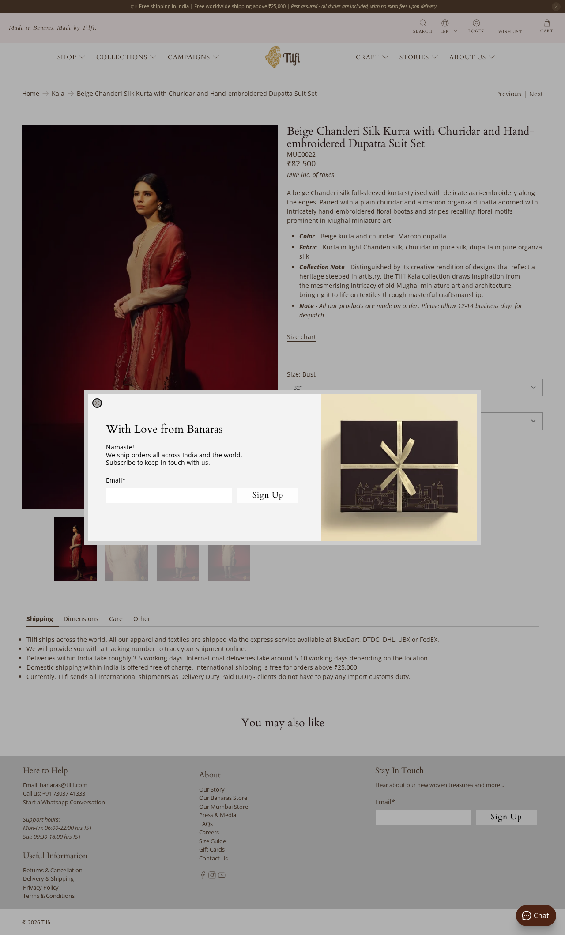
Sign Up (268, 495)
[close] (97, 403)
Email (116, 480)
